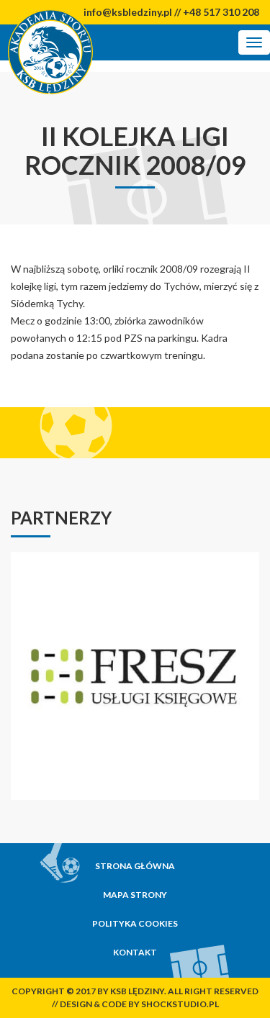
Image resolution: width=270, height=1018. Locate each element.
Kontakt (135, 952)
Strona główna (135, 865)
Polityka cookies (135, 923)
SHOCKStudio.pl (180, 1004)
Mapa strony (135, 894)
